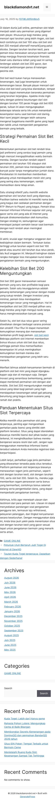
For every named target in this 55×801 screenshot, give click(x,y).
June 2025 (10, 645)
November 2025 (13, 621)
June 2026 (10, 587)
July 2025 (9, 640)
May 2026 (10, 592)
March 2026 (11, 601)
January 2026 (12, 611)
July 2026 (9, 582)
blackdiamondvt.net (21, 7)
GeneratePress (27, 796)
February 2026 (12, 606)
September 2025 (13, 630)
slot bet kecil (41, 335)
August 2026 (11, 577)
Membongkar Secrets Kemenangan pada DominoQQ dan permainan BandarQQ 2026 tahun (27, 735)
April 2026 (10, 597)
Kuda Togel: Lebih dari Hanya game (24, 718)
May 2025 (10, 649)
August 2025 (11, 635)
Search (8, 688)
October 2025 (12, 625)
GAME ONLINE (12, 540)
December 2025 (13, 616)
